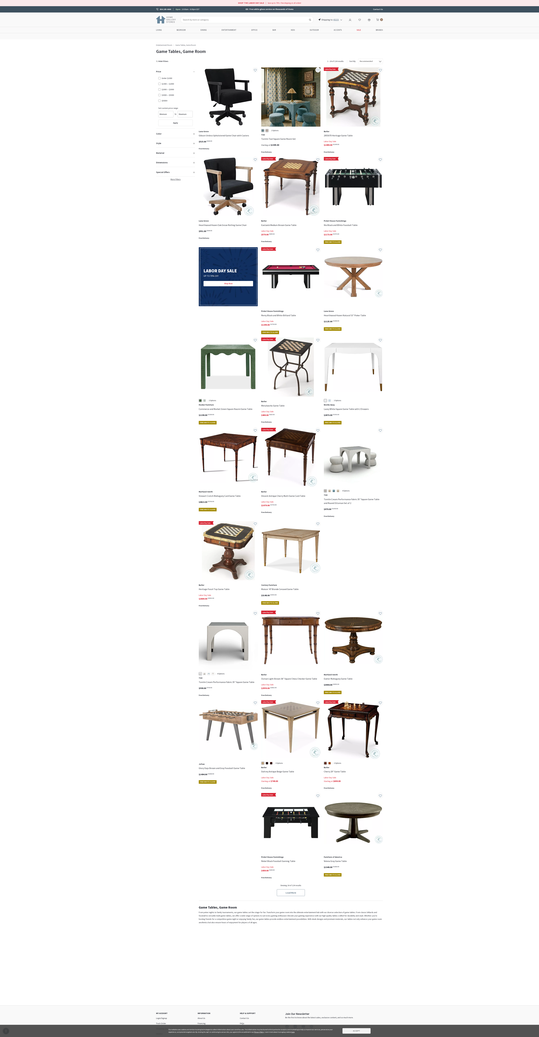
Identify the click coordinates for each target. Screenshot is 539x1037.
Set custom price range (168, 108)
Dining (204, 30)
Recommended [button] (366, 61)
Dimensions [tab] (162, 162)
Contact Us (378, 9)
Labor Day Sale (330, 141)
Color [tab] (159, 133)
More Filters (176, 179)
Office (254, 30)
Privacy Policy (259, 1032)
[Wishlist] (359, 19)
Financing (201, 1023)
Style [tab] (158, 143)
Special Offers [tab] (163, 172)
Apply (175, 123)
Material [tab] (160, 152)
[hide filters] (162, 61)
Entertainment (229, 30)
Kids (293, 30)
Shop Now (228, 283)
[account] (350, 19)
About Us (201, 1018)
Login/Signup (161, 1018)
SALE (359, 30)
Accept (356, 1031)
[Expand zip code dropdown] (341, 19)
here (292, 1032)
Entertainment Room (164, 45)
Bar (274, 30)
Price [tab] (158, 71)
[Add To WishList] (255, 69)
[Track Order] (369, 19)
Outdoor (314, 30)
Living (159, 30)
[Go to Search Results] (310, 19)
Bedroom (181, 30)
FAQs (242, 1023)
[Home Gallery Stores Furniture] (166, 19)
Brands (379, 30)
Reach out (207, 835)
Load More (291, 892)
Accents (338, 30)
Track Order (161, 1023)
